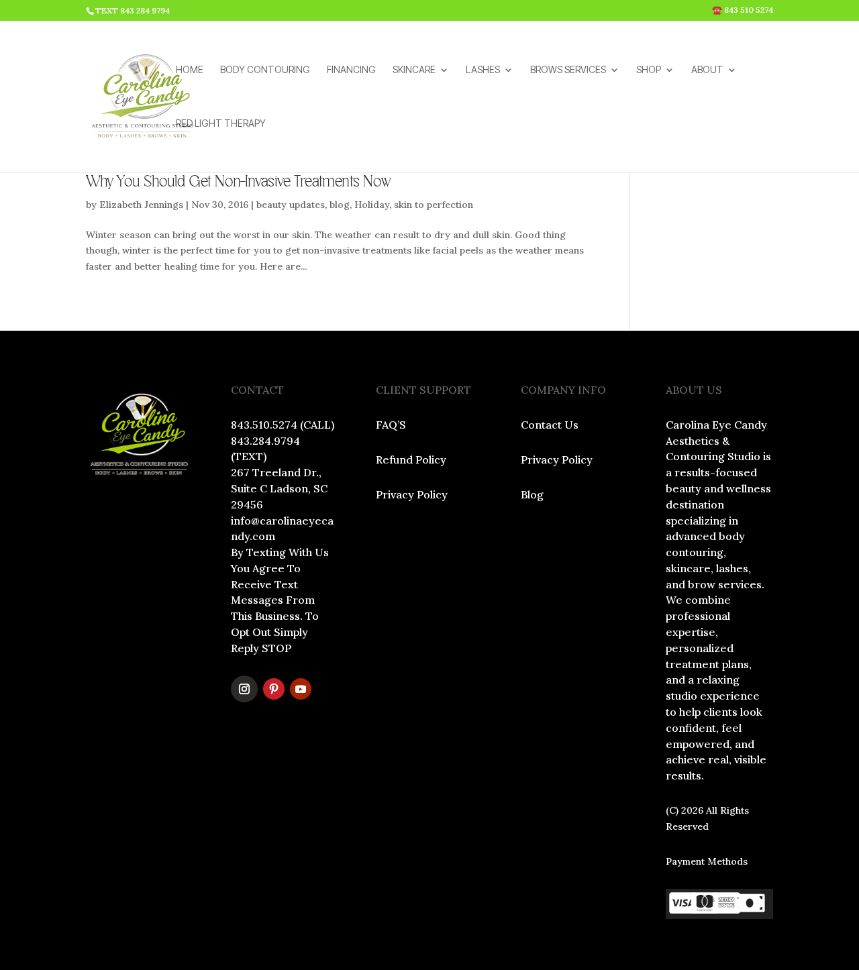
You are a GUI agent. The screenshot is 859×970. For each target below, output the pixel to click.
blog (340, 205)
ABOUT (707, 70)
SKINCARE (414, 70)
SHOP (648, 70)
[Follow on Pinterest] (274, 689)
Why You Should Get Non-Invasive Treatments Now (238, 182)
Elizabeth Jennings (141, 205)
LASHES (483, 70)
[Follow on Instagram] (244, 689)
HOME (189, 70)
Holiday (371, 205)
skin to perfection (433, 205)
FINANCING (351, 70)
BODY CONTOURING (265, 70)
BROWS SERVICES (568, 70)
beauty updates (290, 205)
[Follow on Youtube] (300, 689)
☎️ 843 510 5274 (742, 10)
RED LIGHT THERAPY (221, 124)
